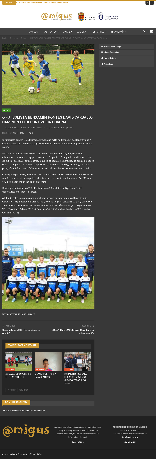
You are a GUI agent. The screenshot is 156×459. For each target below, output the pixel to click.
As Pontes (50, 32)
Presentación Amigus (113, 47)
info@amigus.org (130, 437)
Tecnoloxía (117, 32)
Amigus (33, 32)
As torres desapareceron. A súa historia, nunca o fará (43, 3)
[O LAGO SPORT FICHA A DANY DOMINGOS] (48, 361)
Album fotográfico (111, 52)
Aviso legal (108, 64)
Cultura (81, 32)
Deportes (98, 32)
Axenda (67, 32)
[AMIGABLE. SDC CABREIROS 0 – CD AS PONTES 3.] (18, 361)
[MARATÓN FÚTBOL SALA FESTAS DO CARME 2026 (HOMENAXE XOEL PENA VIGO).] (77, 361)
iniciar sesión (15, 410)
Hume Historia (110, 58)
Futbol (6, 110)
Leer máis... (78, 442)
